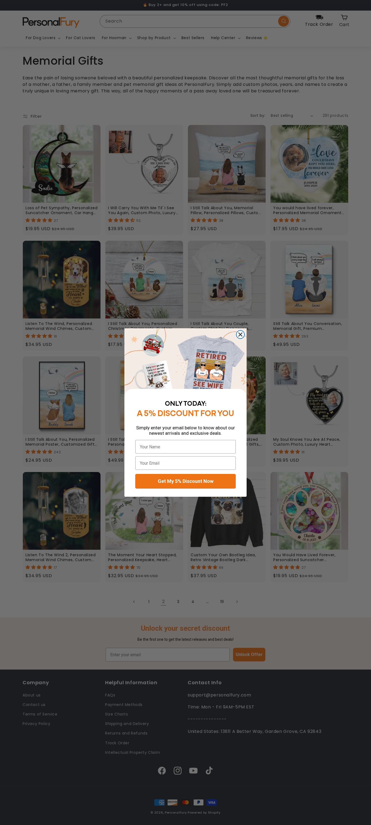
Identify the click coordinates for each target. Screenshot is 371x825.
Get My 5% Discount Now (185, 481)
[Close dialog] (240, 334)
